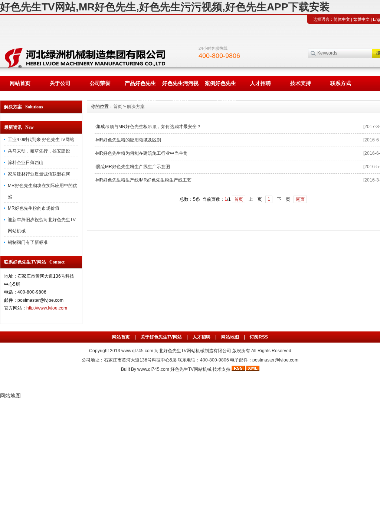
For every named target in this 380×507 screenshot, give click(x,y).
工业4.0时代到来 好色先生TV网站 (41, 139)
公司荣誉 (100, 83)
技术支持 (300, 83)
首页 (117, 106)
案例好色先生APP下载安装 (220, 85)
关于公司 (60, 83)
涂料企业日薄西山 (25, 162)
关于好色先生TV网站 (161, 337)
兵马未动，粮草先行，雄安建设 (39, 151)
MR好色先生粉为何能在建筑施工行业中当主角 (142, 153)
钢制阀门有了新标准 (28, 242)
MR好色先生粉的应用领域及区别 (128, 140)
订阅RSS (259, 337)
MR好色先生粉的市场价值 (33, 208)
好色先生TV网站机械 (191, 369)
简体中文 (342, 19)
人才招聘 (260, 83)
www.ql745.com (137, 350)
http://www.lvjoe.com (46, 308)
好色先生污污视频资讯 (180, 85)
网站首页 (20, 83)
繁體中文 (361, 19)
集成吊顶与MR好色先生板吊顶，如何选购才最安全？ (148, 126)
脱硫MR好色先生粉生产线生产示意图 (133, 166)
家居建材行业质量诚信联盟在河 (39, 174)
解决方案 (136, 106)
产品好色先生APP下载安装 (140, 85)
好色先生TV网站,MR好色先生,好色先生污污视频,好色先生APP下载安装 (165, 7)
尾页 (300, 199)
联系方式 (340, 83)
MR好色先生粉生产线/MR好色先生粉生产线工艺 (143, 180)
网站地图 (230, 337)
